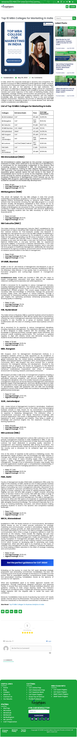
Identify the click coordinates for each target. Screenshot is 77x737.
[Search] (74, 18)
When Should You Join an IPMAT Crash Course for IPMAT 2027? (65, 90)
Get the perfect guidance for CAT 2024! (27, 562)
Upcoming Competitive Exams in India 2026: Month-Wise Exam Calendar (64, 66)
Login (49, 641)
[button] (67, 6)
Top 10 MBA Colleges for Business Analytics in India (26, 604)
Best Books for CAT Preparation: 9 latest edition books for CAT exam (64, 41)
